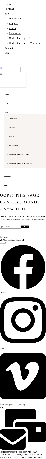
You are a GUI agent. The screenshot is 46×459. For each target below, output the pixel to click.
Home (7, 4)
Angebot (13, 23)
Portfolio (9, 9)
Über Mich (15, 18)
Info (6, 14)
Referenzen (15, 33)
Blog (6, 53)
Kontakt (8, 48)
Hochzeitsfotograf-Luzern (23, 38)
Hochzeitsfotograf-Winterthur (25, 43)
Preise (12, 28)
